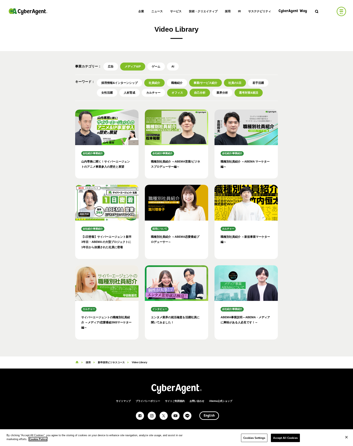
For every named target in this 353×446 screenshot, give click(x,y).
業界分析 (222, 92)
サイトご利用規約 (175, 401)
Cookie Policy (38, 439)
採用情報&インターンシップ (119, 82)
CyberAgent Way (292, 11)
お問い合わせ (197, 401)
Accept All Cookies (285, 437)
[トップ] (77, 362)
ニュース (157, 11)
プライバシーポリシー (148, 401)
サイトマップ (123, 401)
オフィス (177, 92)
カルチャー (153, 92)
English (209, 416)
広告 (111, 66)
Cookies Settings (254, 437)
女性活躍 (107, 92)
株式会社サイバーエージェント (28, 11)
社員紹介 (154, 82)
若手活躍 (258, 82)
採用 (228, 11)
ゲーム (156, 66)
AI (172, 66)
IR (239, 11)
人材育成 (129, 92)
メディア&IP (133, 66)
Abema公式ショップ (220, 401)
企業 (141, 11)
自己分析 (200, 92)
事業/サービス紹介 (205, 82)
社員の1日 (234, 82)
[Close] (346, 437)
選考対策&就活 (248, 92)
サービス (176, 11)
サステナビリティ (259, 11)
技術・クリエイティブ (203, 11)
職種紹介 (177, 82)
